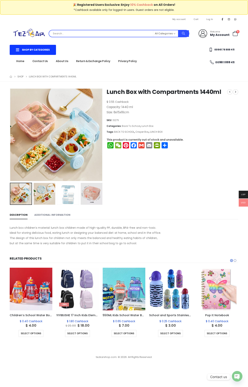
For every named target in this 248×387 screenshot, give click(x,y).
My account (179, 19)
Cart (196, 19)
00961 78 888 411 (224, 49)
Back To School (131, 126)
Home (20, 61)
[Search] (183, 33)
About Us (62, 61)
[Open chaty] (237, 377)
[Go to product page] (31, 289)
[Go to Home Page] (11, 76)
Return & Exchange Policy (93, 61)
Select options (31, 333)
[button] (11, 135)
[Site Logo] (29, 33)
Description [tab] (19, 215)
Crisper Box (142, 131)
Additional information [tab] (52, 215)
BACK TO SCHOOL (124, 131)
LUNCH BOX (156, 131)
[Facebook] (222, 19)
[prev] (229, 92)
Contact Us (40, 61)
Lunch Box (147, 126)
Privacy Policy (127, 61)
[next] (235, 92)
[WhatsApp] (235, 19)
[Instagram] (229, 19)
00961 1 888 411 (224, 62)
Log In (209, 19)
